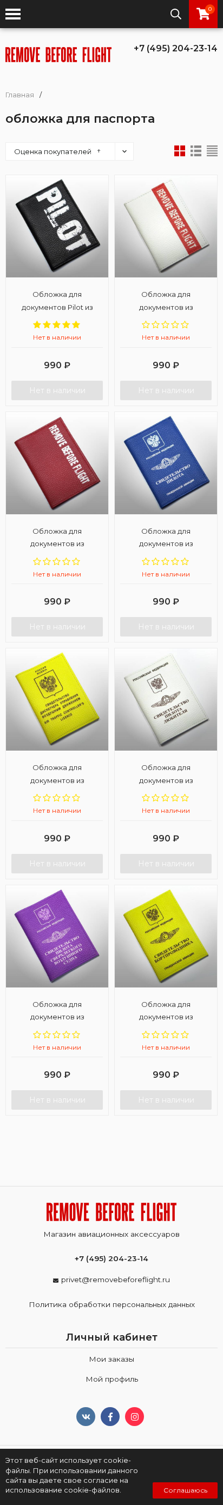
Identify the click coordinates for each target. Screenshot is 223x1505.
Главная (19, 94)
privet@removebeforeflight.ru (115, 1279)
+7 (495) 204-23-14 (176, 48)
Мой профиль (112, 1379)
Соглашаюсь (185, 1490)
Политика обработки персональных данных (112, 1304)
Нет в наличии (57, 390)
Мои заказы (111, 1359)
